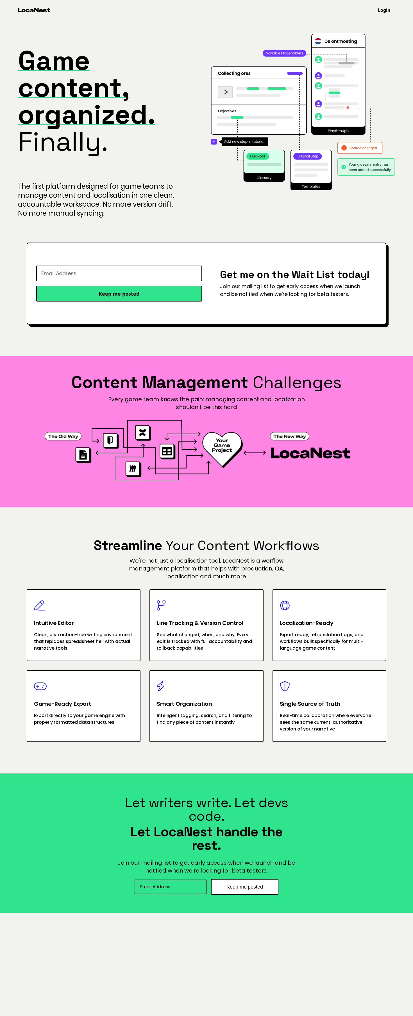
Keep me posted (119, 293)
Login (384, 10)
